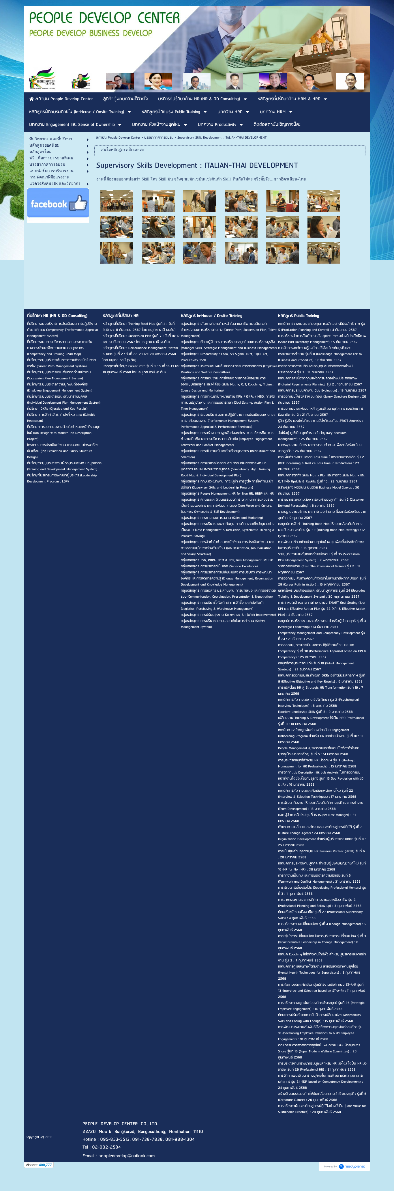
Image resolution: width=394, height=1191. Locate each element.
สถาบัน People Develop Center (118, 138)
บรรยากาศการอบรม (158, 138)
